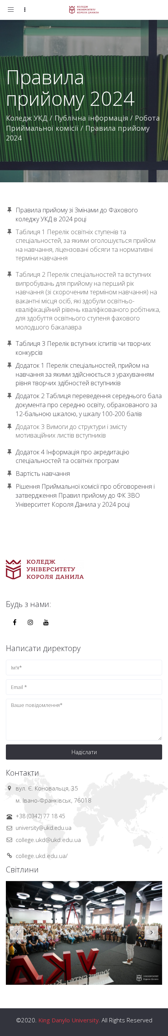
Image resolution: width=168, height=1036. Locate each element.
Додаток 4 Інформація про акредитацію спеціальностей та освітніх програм (72, 456)
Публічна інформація (91, 118)
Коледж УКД (27, 118)
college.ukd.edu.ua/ (42, 856)
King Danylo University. (69, 1020)
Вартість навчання (43, 473)
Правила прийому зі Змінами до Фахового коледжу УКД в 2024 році (77, 214)
